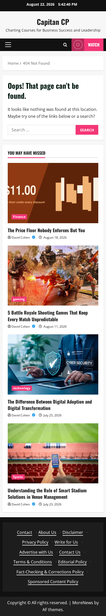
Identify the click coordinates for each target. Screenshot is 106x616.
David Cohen (21, 237)
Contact (24, 532)
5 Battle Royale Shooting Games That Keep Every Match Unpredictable (48, 315)
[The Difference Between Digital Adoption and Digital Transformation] (53, 364)
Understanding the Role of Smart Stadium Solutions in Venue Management (47, 493)
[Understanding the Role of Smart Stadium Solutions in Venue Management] (53, 453)
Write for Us (66, 542)
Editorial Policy (72, 562)
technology (21, 388)
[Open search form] (65, 45)
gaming (19, 299)
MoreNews (82, 602)
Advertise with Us (36, 552)
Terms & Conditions (32, 562)
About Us (47, 532)
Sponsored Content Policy (53, 581)
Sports (18, 477)
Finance (19, 216)
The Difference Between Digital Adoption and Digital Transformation (50, 404)
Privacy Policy (35, 542)
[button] (8, 44)
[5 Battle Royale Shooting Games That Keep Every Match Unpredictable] (53, 276)
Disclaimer (73, 532)
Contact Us (70, 552)
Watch (94, 45)
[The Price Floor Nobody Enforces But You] (53, 193)
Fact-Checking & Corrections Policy (50, 572)
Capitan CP (53, 21)
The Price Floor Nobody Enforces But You (46, 230)
